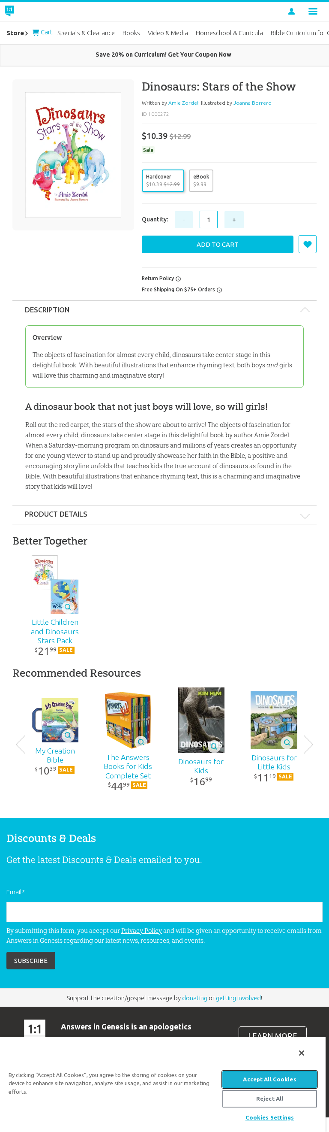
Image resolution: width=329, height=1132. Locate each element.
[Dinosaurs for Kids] (201, 720)
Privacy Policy (141, 930)
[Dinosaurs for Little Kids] (274, 720)
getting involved (238, 998)
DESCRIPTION (47, 310)
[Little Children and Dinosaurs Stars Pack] (55, 584)
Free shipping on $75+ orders (179, 289)
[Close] (301, 1053)
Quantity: (155, 219)
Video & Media (168, 32)
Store (15, 32)
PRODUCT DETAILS (56, 514)
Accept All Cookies (269, 1079)
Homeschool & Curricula (229, 32)
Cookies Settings (269, 1117)
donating (194, 998)
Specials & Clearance (86, 32)
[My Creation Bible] (55, 720)
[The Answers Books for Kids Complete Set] (128, 720)
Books (131, 32)
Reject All (269, 1099)
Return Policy (158, 278)
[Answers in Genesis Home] (28, 11)
